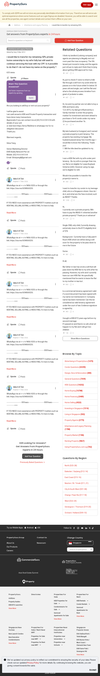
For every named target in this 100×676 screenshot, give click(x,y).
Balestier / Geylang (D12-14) (76, 471)
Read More (11, 213)
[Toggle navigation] (96, 5)
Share (25, 78)
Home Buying (74, 391)
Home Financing (74, 397)
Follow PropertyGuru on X (89, 528)
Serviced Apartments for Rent (82, 610)
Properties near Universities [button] (59, 637)
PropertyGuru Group (15, 537)
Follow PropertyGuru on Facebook (73, 528)
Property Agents (74, 420)
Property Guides (14, 602)
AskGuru (12, 598)
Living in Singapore (75, 414)
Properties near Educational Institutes (60, 630)
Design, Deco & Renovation (78, 373)
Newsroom (41, 543)
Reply (22, 168)
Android (30, 528)
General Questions (75, 379)
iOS (38, 528)
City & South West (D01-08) (76, 489)
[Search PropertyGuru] (91, 549)
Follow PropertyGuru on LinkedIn (85, 528)
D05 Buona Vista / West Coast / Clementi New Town (84, 642)
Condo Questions (75, 367)
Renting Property (75, 441)
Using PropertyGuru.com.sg (78, 447)
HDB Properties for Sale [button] (60, 602)
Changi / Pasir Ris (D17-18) (76, 495)
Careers (10, 551)
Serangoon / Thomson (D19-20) (78, 507)
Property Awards (71, 562)
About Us (10, 543)
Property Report (71, 571)
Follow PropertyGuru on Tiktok (92, 528)
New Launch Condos (16, 634)
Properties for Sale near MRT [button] (38, 637)
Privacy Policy (33, 663)
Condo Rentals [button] (82, 604)
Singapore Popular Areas (83, 628)
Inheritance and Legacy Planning (20, 49)
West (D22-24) (71, 501)
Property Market (74, 435)
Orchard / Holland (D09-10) (76, 513)
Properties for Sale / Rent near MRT (38, 630)
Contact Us (42, 537)
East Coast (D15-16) (73, 477)
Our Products (12, 547)
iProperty (28, 582)
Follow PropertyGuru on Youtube (81, 528)
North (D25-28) (71, 465)
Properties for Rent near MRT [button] (38, 643)
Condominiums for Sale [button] (60, 608)
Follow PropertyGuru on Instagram (77, 528)
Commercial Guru (28, 560)
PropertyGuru (14, 594)
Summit (28, 573)
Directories (35, 594)
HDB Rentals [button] (81, 601)
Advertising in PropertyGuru (79, 361)
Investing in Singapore (77, 408)
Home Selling (73, 402)
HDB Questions (74, 385)
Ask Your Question (32, 456)
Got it (31, 98)
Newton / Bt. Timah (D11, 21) (76, 483)
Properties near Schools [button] (59, 643)
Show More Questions (80, 338)
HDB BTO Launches (16, 605)
